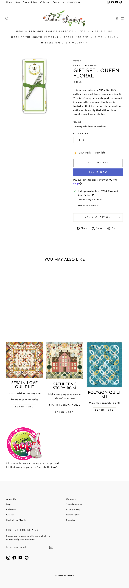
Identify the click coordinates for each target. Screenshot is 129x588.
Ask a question (98, 217)
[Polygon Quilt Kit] (104, 365)
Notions (83, 37)
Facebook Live (30, 2)
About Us (11, 499)
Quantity (81, 134)
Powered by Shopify (64, 576)
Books (68, 37)
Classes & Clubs (100, 32)
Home (9, 2)
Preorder (36, 32)
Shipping (77, 127)
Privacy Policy (73, 510)
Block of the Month (26, 37)
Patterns (51, 37)
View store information (89, 205)
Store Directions (74, 504)
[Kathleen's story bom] (64, 360)
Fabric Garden (85, 66)
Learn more (24, 407)
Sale (112, 37)
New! (20, 32)
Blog (17, 2)
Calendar (45, 2)
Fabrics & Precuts (60, 32)
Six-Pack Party (77, 43)
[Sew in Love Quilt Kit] (24, 360)
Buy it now (98, 172)
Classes (10, 515)
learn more (64, 412)
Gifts (99, 37)
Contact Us (58, 2)
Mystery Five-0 (52, 43)
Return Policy (72, 515)
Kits (82, 32)
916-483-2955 (73, 2)
